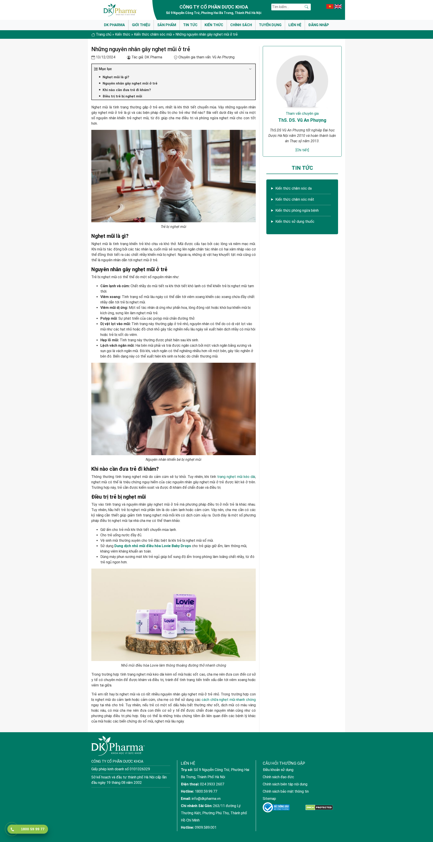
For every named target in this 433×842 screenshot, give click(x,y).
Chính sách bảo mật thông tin (286, 791)
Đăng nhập (318, 25)
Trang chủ (103, 34)
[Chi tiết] (302, 150)
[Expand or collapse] (250, 69)
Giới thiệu (141, 25)
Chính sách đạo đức (278, 777)
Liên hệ (294, 25)
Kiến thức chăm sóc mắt (294, 199)
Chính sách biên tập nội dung (285, 784)
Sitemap (269, 798)
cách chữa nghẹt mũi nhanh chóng (229, 699)
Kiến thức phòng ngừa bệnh (297, 210)
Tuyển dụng (270, 25)
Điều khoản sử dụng (278, 770)
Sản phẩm (166, 25)
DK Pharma (114, 25)
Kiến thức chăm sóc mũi (153, 34)
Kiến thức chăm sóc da (293, 188)
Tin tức (190, 25)
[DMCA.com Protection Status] (319, 807)
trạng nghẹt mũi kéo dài (236, 477)
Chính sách (241, 25)
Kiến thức (214, 25)
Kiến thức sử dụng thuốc (294, 221)
